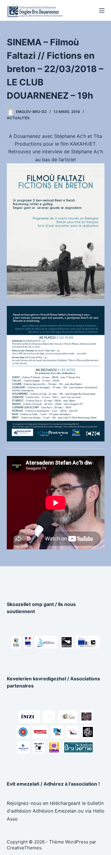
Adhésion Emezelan (54, 811)
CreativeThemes (24, 848)
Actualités (18, 118)
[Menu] (101, 10)
